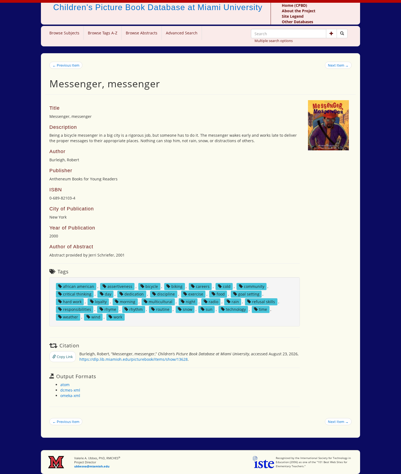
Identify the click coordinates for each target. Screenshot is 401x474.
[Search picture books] (342, 33)
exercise (195, 294)
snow (187, 309)
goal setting (248, 294)
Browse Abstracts (141, 32)
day (108, 294)
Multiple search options (274, 40)
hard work (72, 301)
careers (203, 286)
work (117, 317)
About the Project (298, 10)
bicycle (151, 286)
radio (213, 301)
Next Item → (338, 65)
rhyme (110, 309)
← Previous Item (65, 65)
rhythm (136, 309)
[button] (331, 33)
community (254, 286)
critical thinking (77, 294)
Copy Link (64, 356)
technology (236, 309)
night (190, 301)
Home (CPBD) (294, 5)
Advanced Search (181, 32)
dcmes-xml (70, 390)
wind (95, 317)
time (263, 309)
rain (235, 301)
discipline (166, 294)
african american (78, 286)
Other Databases (297, 21)
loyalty (101, 301)
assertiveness (119, 286)
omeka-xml (70, 395)
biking (176, 286)
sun (209, 309)
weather (70, 317)
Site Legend (293, 16)
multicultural (160, 301)
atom (65, 384)
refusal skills (263, 301)
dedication (134, 294)
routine (162, 309)
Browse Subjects (64, 32)
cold (227, 286)
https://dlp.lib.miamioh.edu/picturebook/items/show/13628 (133, 359)
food (221, 294)
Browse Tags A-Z (102, 32)
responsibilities (77, 309)
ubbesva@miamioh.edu (91, 466)
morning (127, 301)
